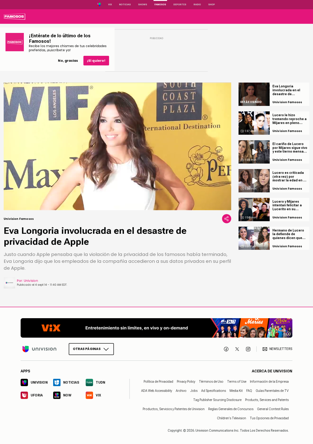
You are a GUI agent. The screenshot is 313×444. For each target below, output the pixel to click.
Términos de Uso (211, 381)
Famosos (160, 4)
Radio (197, 4)
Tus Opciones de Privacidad (269, 418)
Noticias (125, 4)
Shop (211, 4)
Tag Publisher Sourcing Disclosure (217, 400)
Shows (142, 4)
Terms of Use (236, 381)
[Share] (226, 218)
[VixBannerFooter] (156, 328)
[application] (117, 146)
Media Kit (236, 391)
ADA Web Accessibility (156, 391)
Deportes (179, 4)
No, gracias (68, 60)
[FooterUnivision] (39, 349)
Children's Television (231, 418)
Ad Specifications (213, 391)
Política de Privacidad (158, 381)
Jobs (194, 391)
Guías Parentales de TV (272, 391)
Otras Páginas (87, 349)
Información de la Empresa (269, 381)
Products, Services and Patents (267, 400)
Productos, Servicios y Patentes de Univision (174, 409)
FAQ (249, 391)
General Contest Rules (273, 409)
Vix (110, 4)
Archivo (181, 391)
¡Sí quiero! (96, 60)
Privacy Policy (186, 381)
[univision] (14, 16)
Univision (31, 281)
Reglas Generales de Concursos (230, 409)
